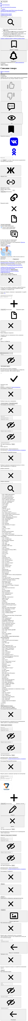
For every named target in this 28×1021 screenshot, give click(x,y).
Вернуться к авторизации (14, 952)
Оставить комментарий (5, 224)
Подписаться (15, 259)
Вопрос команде (14, 269)
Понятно (2, 884)
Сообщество (3, 10)
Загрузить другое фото (14, 921)
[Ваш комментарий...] (14, 163)
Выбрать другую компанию (6, 725)
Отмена (6, 64)
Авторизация (13, 1019)
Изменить (13, 815)
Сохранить (3, 909)
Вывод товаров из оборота (16, 38)
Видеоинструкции (11, 11)
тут (4, 293)
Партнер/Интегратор (13, 403)
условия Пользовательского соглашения (17, 450)
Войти (2, 64)
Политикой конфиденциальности (14, 265)
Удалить (12, 826)
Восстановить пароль (5, 366)
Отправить (3, 331)
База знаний (9, 10)
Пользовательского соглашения (7, 262)
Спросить (8, 245)
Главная (2, 38)
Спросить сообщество (5, 269)
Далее (2, 704)
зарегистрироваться (19, 62)
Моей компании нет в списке (6, 706)
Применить (3, 703)
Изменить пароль (4, 1008)
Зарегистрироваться (15, 387)
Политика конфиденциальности (10, 271)
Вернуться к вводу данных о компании (8, 835)
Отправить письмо (4, 941)
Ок (13, 190)
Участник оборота (4, 403)
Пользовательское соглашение (7, 271)
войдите (4, 160)
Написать (23, 242)
